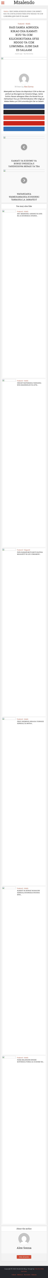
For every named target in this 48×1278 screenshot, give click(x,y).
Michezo (20, 1275)
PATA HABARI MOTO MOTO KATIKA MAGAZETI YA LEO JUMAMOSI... (30, 553)
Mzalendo (24, 2)
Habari (14, 1275)
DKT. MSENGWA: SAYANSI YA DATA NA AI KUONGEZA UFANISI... (29, 215)
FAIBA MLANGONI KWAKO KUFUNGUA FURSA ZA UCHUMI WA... (30, 1061)
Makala (34, 1275)
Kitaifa (28, 24)
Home (5, 11)
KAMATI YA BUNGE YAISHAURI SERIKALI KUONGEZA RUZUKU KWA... (28, 893)
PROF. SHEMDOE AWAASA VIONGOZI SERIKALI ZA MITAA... (30, 722)
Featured (21, 24)
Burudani (27, 1275)
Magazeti (27, 550)
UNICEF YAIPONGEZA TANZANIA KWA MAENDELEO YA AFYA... (29, 384)
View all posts (24, 1257)
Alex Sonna (29, 54)
